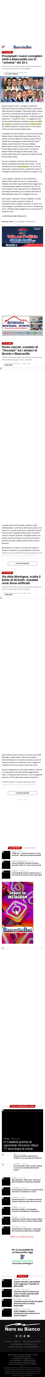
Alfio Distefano (23, 166)
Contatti (17, 1341)
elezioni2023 (20, 221)
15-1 (23, 119)
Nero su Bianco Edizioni (32, 1341)
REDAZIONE (8, 365)
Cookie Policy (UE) (15, 1347)
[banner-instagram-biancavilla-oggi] (17, 943)
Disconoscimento (32, 1347)
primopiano (31, 221)
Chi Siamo (7, 1341)
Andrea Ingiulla (35, 124)
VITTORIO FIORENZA (11, 74)
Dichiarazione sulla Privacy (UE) (23, 1344)
